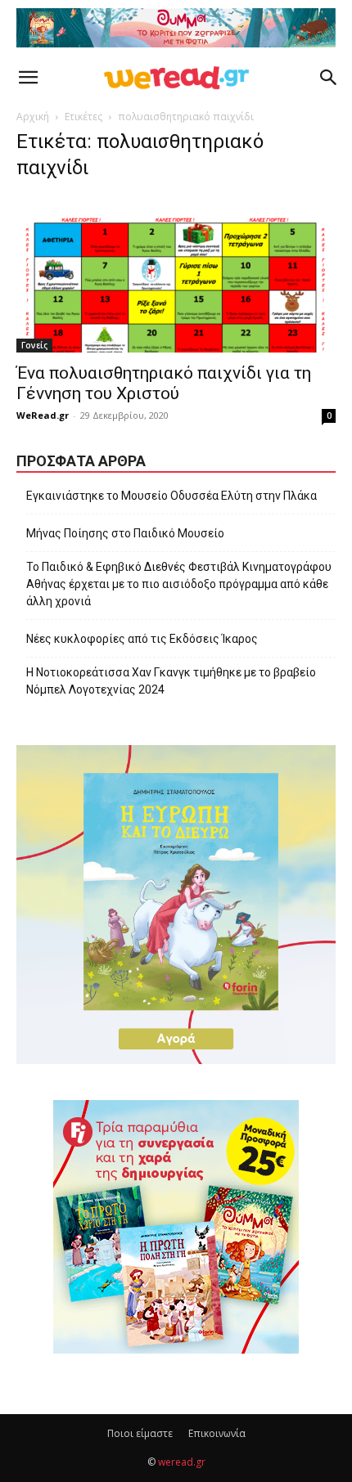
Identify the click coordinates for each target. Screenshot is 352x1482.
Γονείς (34, 345)
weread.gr (181, 1462)
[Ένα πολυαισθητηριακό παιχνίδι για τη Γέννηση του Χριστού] (176, 274)
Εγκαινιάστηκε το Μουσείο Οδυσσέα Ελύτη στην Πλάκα (171, 495)
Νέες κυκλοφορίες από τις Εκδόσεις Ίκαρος (142, 638)
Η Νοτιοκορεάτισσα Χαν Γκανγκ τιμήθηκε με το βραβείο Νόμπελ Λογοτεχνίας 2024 (171, 681)
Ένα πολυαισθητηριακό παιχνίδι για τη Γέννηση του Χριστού (163, 383)
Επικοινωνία (217, 1433)
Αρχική (32, 117)
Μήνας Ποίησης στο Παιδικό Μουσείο (125, 533)
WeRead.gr (42, 415)
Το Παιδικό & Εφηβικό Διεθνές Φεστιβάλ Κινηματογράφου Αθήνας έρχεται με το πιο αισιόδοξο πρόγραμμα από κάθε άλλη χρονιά (179, 584)
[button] (28, 78)
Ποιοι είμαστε (140, 1433)
